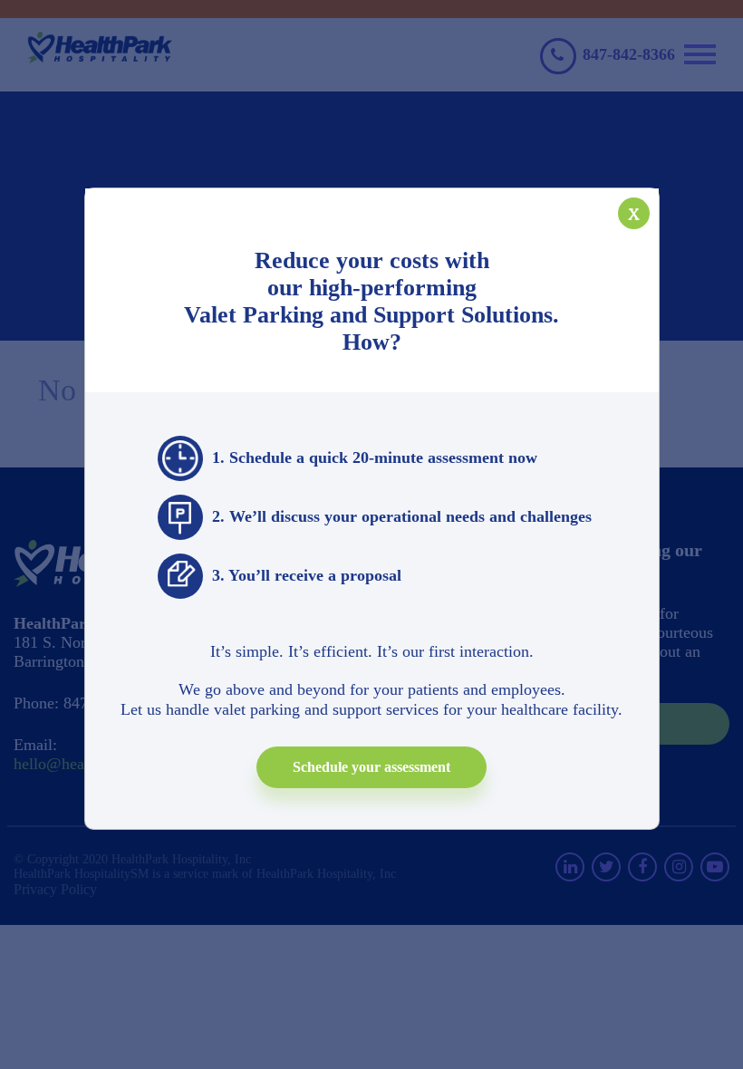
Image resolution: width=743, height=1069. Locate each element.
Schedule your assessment (371, 767)
